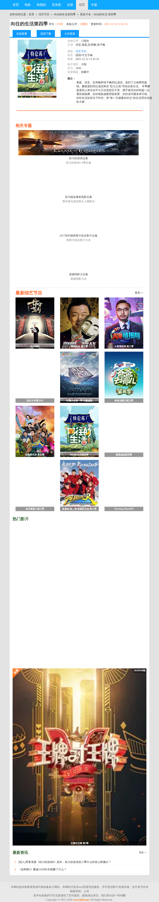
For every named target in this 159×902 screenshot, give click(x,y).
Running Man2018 (124, 508)
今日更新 (69, 33)
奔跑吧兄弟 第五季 (34, 454)
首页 (16, 4)
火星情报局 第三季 (124, 346)
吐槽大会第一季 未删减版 (79, 400)
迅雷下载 (45, 33)
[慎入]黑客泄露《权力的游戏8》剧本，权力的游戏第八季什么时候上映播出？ (64, 862)
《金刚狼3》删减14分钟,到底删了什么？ (42, 869)
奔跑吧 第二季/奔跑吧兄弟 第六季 (79, 508)
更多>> (142, 852)
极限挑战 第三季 (79, 346)
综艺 (82, 4)
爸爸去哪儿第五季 (124, 400)
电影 (28, 4)
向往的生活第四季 (65, 14)
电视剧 (41, 4)
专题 (94, 4)
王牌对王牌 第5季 (80, 843)
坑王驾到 (35, 346)
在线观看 (21, 33)
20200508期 (139, 670)
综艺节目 (44, 14)
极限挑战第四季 (124, 454)
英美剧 (56, 4)
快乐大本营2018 (35, 400)
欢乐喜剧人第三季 (35, 508)
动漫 (70, 4)
